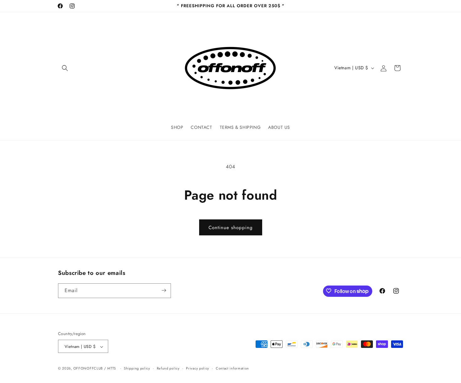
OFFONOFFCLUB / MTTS (94, 368)
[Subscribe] (164, 290)
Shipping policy (137, 368)
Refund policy (168, 368)
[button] (65, 68)
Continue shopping (231, 227)
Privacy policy (197, 368)
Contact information (232, 368)
